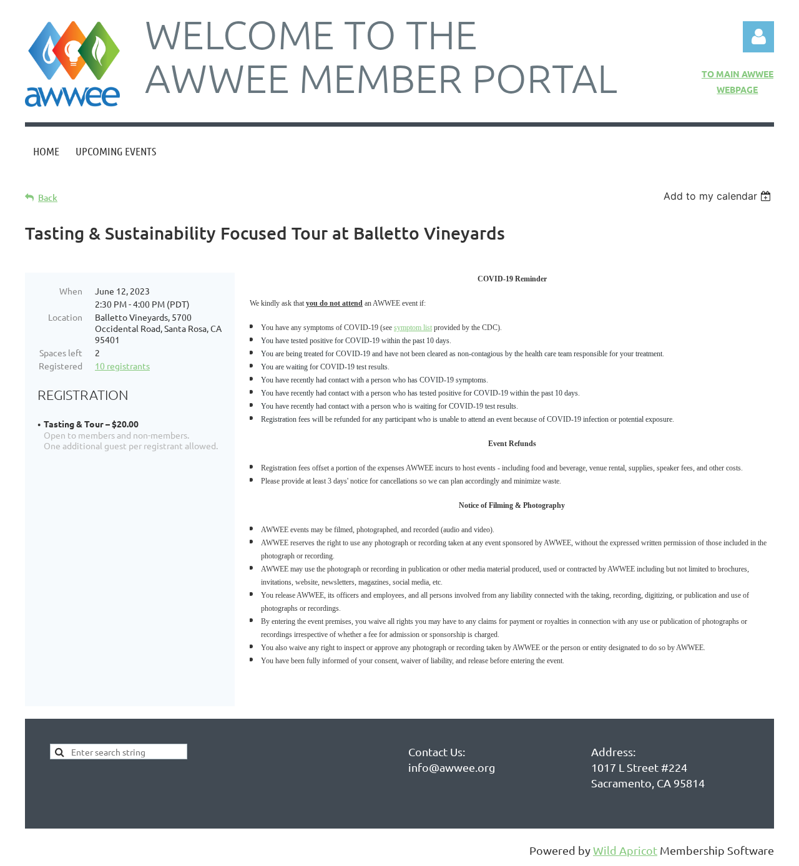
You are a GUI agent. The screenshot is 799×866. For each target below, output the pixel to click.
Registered (60, 365)
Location (65, 317)
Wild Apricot (625, 850)
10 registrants (122, 365)
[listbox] (719, 195)
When (70, 290)
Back (47, 197)
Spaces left (60, 352)
